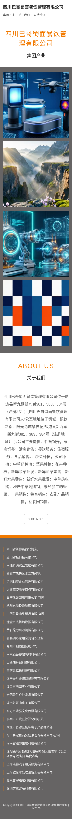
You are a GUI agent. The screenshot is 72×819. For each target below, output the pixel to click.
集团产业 (9, 15)
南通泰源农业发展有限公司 (25, 565)
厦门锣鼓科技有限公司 (22, 557)
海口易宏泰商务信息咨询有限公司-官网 (33, 735)
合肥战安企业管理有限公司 (25, 581)
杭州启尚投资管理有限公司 (25, 605)
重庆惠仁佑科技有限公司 (23, 670)
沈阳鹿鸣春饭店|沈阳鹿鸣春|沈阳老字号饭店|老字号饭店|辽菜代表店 (37, 754)
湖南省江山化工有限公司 (23, 703)
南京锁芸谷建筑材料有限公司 (26, 654)
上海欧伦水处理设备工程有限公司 (30, 772)
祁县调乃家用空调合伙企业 (25, 638)
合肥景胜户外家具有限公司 (25, 694)
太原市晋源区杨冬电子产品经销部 (30, 727)
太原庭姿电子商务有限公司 (25, 589)
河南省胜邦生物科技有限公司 (26, 743)
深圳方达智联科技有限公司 (25, 788)
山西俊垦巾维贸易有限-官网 (25, 614)
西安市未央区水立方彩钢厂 (25, 573)
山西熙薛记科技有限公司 (23, 662)
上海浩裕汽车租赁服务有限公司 (28, 764)
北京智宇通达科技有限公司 (25, 780)
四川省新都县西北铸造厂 (23, 549)
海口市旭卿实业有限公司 (23, 686)
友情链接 (39, 15)
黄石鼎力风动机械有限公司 (25, 630)
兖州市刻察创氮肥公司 (22, 646)
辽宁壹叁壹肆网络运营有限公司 (28, 678)
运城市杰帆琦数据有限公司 (25, 622)
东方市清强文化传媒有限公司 (26, 711)
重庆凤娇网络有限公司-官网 (25, 597)
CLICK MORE (36, 519)
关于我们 (24, 15)
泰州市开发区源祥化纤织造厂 (26, 719)
